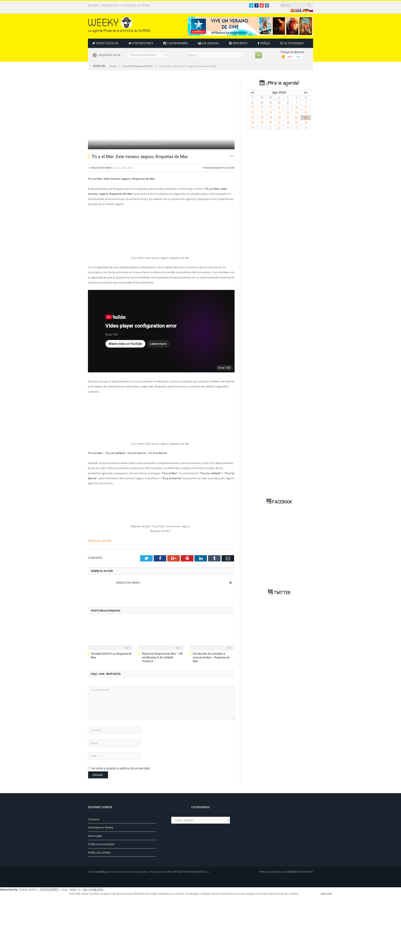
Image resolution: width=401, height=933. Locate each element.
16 (305, 112)
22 (296, 117)
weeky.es (103, 871)
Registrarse (110, 5)
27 (252, 102)
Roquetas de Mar (98, 540)
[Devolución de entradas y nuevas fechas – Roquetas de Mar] (212, 633)
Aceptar (310, 892)
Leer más (326, 892)
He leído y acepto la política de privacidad (120, 767)
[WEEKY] (119, 24)
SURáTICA (293, 871)
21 (287, 117)
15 (296, 112)
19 (270, 117)
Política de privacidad (101, 843)
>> (306, 92)
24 (252, 122)
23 (305, 117)
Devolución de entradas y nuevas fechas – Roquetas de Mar (211, 656)
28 (261, 102)
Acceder (93, 5)
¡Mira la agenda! (282, 83)
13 (279, 112)
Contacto (93, 818)
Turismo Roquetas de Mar (218, 167)
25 (261, 122)
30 (279, 102)
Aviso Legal (95, 835)
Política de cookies (99, 851)
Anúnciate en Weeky (136, 5)
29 (270, 102)
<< (252, 92)
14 (287, 112)
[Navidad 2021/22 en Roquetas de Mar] (110, 633)
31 (287, 102)
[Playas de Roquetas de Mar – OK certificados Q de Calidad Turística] (161, 633)
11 (261, 112)
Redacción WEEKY (101, 167)
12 (270, 112)
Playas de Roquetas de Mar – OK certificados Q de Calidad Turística (162, 656)
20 (279, 117)
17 (252, 117)
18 (261, 117)
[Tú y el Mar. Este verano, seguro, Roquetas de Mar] (161, 114)
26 (270, 122)
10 (252, 112)
